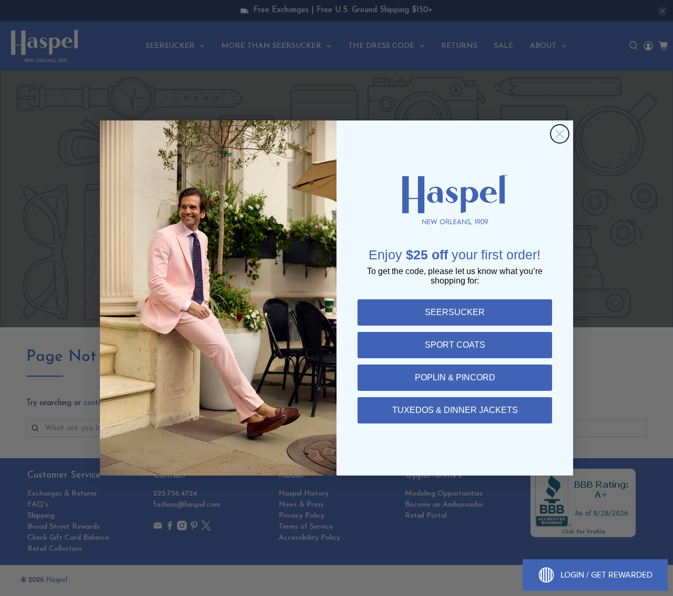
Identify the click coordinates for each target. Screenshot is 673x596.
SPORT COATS (455, 344)
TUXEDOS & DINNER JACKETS (455, 410)
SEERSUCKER (455, 312)
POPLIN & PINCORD (455, 377)
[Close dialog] (559, 134)
